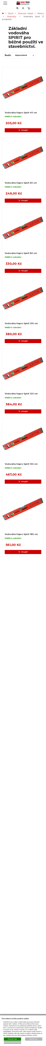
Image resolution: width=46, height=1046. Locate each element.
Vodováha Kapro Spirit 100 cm (21, 323)
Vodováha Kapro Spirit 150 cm (21, 464)
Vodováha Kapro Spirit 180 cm (21, 534)
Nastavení (34, 1039)
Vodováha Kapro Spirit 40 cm (21, 112)
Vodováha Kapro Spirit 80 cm (21, 253)
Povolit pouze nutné (12, 1042)
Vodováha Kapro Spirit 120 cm (21, 393)
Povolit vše (12, 1039)
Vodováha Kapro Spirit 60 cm (21, 183)
